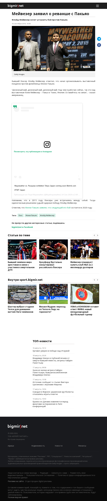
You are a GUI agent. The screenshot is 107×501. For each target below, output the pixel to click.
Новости (59, 445)
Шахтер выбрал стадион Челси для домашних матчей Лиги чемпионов (21, 309)
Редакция (44, 473)
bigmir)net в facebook (22, 227)
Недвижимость (38, 445)
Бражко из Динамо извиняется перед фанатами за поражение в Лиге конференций (50, 404)
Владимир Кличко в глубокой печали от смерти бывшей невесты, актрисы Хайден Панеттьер (52, 360)
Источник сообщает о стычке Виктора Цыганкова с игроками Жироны (51, 383)
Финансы (82, 445)
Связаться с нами (59, 473)
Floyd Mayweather (35, 195)
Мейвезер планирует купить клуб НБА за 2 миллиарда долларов (81, 265)
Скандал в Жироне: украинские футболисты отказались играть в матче (53, 392)
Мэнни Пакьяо (31, 215)
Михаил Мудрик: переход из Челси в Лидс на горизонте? (52, 309)
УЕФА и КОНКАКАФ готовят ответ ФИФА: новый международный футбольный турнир (84, 310)
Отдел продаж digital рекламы (38, 481)
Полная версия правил (18, 497)
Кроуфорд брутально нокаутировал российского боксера (50, 265)
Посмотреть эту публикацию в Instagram (33, 152)
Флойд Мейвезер (47, 215)
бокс (21, 215)
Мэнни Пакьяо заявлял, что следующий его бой (47, 207)
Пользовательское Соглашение (40, 475)
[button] (94, 235)
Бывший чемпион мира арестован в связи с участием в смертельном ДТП (21, 266)
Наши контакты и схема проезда (22, 473)
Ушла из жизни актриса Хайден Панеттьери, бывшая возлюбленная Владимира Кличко (50, 372)
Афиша (11, 445)
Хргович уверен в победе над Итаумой (51, 350)
